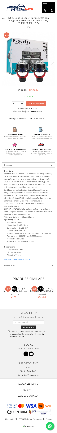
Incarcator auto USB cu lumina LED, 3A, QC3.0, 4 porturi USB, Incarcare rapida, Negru (41, 289)
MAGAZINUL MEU (27, 384)
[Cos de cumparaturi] (52, 10)
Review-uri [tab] (9, 265)
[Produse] (45, 5)
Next (52, 62)
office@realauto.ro (30, 374)
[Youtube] (31, 354)
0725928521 (30, 370)
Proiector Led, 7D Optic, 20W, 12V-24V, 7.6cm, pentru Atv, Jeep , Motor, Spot (15, 289)
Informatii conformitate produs (17, 259)
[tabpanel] (28, 59)
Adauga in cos (36, 103)
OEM (29, 27)
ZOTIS (21, 419)
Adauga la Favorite (18, 118)
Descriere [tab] (8, 165)
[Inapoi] (2, 19)
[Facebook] (26, 354)
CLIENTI (27, 390)
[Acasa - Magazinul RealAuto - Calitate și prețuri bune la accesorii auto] (20, 7)
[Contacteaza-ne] (45, 10)
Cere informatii (38, 118)
